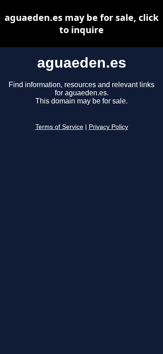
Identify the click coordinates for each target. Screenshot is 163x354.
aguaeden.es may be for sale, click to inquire (81, 23)
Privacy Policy (108, 126)
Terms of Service (59, 126)
